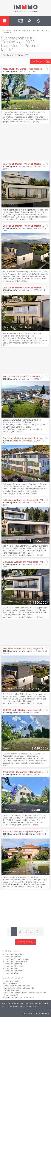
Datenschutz (31, 1003)
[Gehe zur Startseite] (25, 12)
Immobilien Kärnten (12, 956)
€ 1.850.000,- (39, 602)
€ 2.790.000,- (38, 689)
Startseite (6, 30)
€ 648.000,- (39, 748)
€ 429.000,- (40, 479)
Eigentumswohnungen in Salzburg (19, 997)
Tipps (4, 1007)
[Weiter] (42, 931)
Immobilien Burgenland (14, 954)
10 (36, 931)
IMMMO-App (13, 1007)
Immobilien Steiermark (14, 966)
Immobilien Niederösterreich (16, 959)
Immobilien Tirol (11, 968)
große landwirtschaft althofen (17, 985)
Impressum (43, 1003)
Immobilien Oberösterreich (15, 961)
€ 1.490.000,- (39, 540)
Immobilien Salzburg (13, 963)
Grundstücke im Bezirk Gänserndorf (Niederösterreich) (19, 989)
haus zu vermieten (12, 981)
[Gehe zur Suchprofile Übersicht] (20, 21)
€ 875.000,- (40, 107)
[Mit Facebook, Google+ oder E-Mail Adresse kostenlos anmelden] (38, 21)
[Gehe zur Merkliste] (29, 21)
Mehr (36, 121)
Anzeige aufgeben (28, 1007)
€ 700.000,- (40, 872)
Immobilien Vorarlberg (13, 970)
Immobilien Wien (11, 973)
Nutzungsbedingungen (13, 1003)
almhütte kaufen (11, 983)
